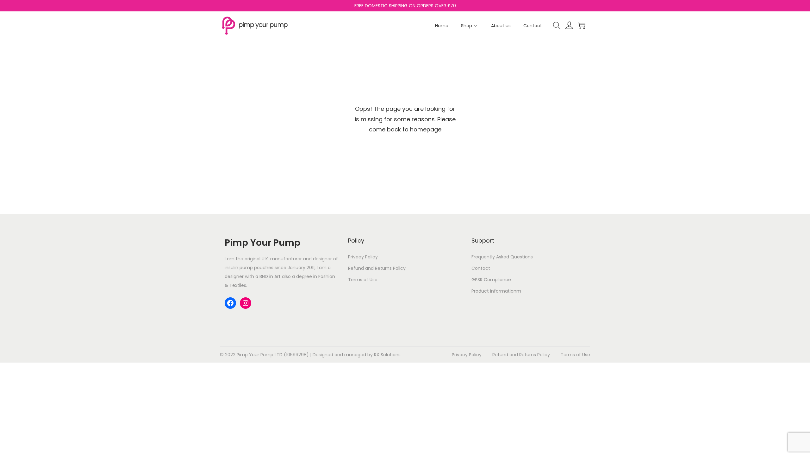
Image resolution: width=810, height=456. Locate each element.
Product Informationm (496, 291)
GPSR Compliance (491, 279)
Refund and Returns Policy (377, 268)
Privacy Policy (363, 257)
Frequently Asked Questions (502, 257)
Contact (480, 268)
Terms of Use (362, 279)
